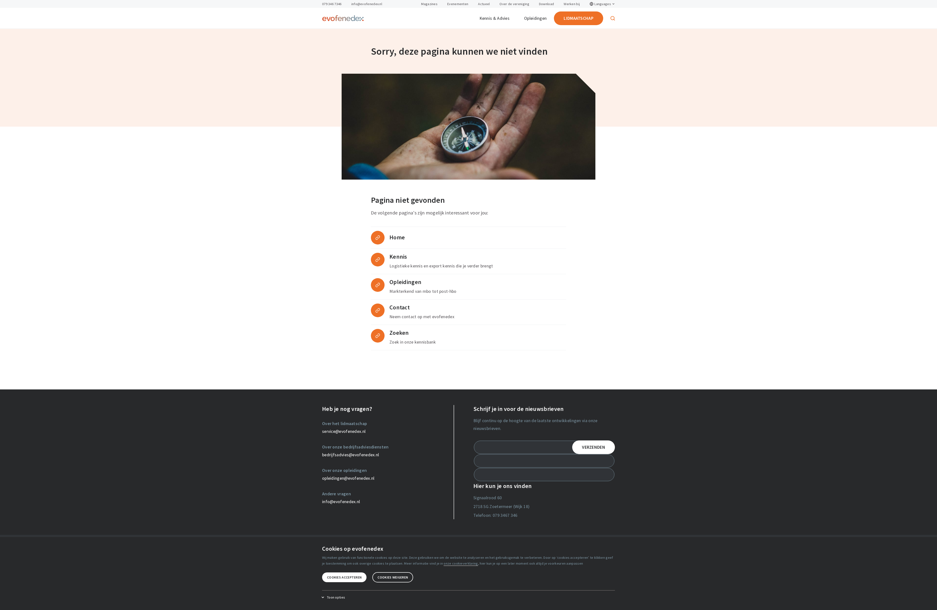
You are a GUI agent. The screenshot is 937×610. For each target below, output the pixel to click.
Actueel (484, 4)
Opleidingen (535, 18)
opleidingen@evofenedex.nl (348, 478)
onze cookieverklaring (461, 563)
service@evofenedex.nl (344, 431)
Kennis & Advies (494, 18)
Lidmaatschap (578, 18)
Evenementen (457, 4)
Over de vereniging (514, 4)
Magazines (429, 4)
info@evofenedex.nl (366, 4)
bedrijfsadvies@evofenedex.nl (350, 455)
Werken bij (572, 4)
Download (546, 4)
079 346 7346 (332, 4)
